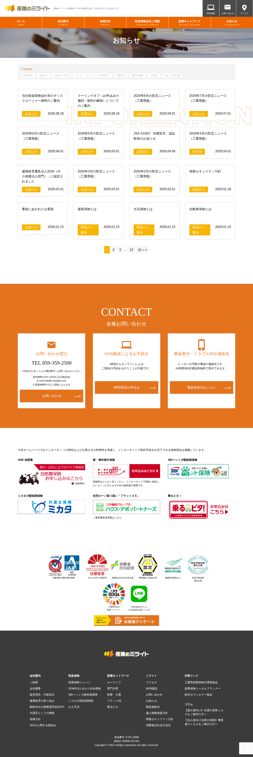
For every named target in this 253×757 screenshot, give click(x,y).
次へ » (142, 249)
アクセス (244, 13)
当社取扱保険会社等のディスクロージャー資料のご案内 (42, 98)
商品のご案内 (137, 75)
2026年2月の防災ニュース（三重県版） (152, 174)
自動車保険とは (200, 209)
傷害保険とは (87, 209)
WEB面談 (211, 13)
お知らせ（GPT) (61, 75)
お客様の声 (28, 75)
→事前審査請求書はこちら (107, 517)
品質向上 (121, 75)
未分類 (154, 75)
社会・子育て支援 (172, 75)
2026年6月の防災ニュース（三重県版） (40, 136)
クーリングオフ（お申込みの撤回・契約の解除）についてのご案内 (98, 100)
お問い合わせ (228, 13)
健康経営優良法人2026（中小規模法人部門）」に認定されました (42, 176)
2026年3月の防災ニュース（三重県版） (96, 174)
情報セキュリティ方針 (205, 171)
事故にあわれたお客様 (38, 209)
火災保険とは (143, 209)
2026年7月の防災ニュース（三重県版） (208, 98)
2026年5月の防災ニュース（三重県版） (96, 136)
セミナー (80, 75)
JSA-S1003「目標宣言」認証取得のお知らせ (154, 136)
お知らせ (44, 75)
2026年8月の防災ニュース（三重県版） (152, 98)
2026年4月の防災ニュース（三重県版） (208, 136)
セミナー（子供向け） (100, 75)
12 (131, 249)
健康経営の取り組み (42, 700)
